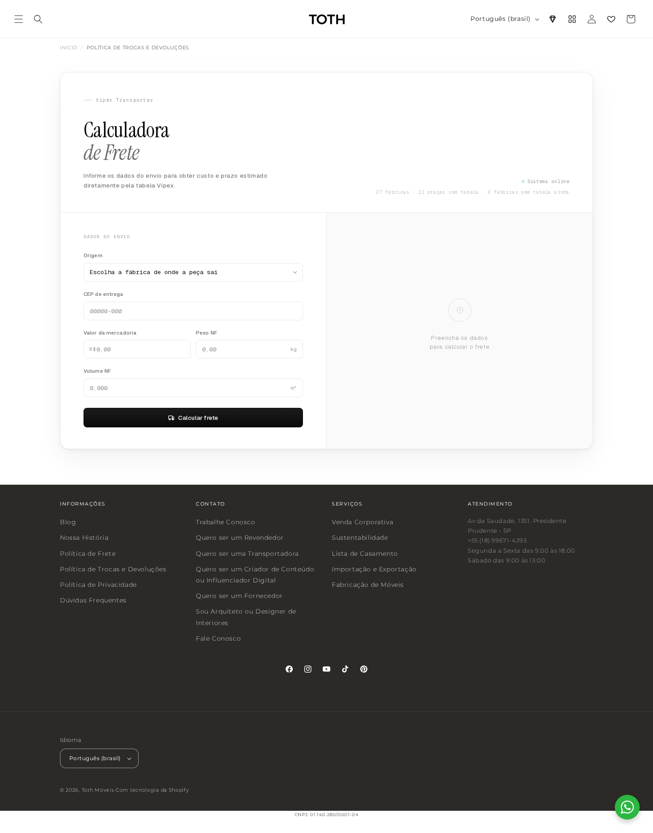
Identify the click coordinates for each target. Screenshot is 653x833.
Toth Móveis (98, 790)
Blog (68, 522)
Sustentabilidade (360, 538)
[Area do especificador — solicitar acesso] (552, 19)
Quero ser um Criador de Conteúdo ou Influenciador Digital (255, 574)
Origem (93, 255)
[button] (18, 19)
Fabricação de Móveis (368, 585)
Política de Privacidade (98, 585)
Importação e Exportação (374, 569)
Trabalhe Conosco (225, 522)
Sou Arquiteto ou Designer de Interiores (246, 616)
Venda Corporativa (362, 522)
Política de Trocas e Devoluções (113, 569)
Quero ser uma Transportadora (247, 554)
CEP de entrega (103, 294)
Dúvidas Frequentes (93, 600)
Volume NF (97, 370)
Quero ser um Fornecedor (239, 596)
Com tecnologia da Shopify (152, 790)
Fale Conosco (218, 638)
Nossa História (84, 538)
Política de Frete (87, 554)
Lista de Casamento (365, 554)
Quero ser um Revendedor (240, 538)
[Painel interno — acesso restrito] (572, 19)
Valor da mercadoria (110, 332)
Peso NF (206, 332)
